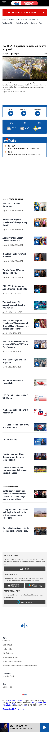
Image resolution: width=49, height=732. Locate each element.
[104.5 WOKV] (24, 3)
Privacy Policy (11, 704)
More (41, 23)
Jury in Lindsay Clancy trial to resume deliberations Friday (16, 529)
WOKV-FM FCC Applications (12, 661)
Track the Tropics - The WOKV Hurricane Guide (16, 426)
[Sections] (4, 3)
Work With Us (7, 645)
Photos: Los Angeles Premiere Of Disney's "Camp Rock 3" (15, 222)
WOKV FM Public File (10, 657)
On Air (25, 20)
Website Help (7, 687)
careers (24, 705)
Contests (34, 23)
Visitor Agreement (39, 702)
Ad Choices (7, 705)
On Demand (32, 20)
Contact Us (6, 641)
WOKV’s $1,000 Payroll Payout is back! (13, 382)
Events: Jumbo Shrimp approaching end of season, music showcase (15, 470)
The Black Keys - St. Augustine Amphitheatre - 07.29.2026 (14, 305)
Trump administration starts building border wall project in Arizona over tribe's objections (15, 513)
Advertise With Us (9, 676)
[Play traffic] (37, 113)
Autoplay (16, 54)
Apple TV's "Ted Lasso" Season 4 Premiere (13, 239)
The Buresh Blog (10, 439)
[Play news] (10, 113)
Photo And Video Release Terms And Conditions (20, 666)
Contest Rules (7, 649)
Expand (7, 54)
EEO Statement (8, 653)
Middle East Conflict (22, 23)
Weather (11, 20)
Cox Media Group (15, 701)
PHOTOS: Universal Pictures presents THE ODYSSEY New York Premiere (15, 344)
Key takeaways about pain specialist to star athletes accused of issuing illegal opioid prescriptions (14, 495)
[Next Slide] (40, 66)
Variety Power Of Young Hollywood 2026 (13, 271)
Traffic (18, 20)
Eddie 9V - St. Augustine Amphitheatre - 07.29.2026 (15, 287)
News (4, 20)
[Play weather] (23, 113)
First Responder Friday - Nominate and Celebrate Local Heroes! (13, 457)
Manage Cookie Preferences (13, 709)
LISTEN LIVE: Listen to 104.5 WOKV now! (20, 12)
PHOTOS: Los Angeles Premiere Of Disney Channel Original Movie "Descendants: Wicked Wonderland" (16, 324)
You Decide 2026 (8, 23)
